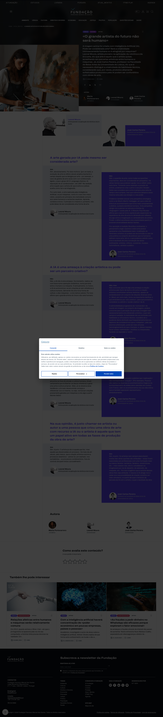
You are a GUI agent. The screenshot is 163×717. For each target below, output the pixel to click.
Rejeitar (54, 374)
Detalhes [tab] (81, 348)
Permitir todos (108, 374)
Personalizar (80, 374)
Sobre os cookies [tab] (110, 348)
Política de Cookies (97, 366)
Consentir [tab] (53, 348)
